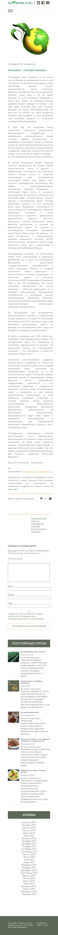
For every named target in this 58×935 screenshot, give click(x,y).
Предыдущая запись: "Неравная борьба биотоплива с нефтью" (39, 525)
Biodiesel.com (46, 471)
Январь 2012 (29, 841)
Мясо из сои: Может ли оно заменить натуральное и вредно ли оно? (35, 740)
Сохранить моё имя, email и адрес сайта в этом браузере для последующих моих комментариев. (26, 616)
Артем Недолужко (24, 498)
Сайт (10, 603)
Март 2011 (29, 862)
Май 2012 (29, 835)
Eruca (46, 925)
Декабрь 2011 (29, 843)
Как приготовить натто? (30, 712)
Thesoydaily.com (30, 471)
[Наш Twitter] (42, 3)
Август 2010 (29, 875)
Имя (11, 586)
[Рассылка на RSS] (38, 3)
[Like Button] (40, 499)
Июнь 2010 (29, 881)
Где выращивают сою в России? (33, 652)
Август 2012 (29, 830)
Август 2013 (29, 827)
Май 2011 (29, 859)
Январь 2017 (29, 825)
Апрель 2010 (29, 886)
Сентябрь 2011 (29, 851)
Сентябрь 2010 (29, 873)
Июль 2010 (29, 878)
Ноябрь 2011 (29, 846)
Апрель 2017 (29, 822)
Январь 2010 (29, 894)
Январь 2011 (29, 867)
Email (11, 594)
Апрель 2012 (29, 838)
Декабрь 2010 (29, 870)
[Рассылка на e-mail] (47, 3)
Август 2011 (29, 854)
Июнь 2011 (29, 857)
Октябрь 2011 (29, 849)
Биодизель (29, 64)
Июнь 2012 (29, 833)
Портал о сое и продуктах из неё (20, 924)
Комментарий (15, 559)
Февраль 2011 (29, 865)
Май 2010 (29, 883)
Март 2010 (29, 889)
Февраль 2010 (29, 891)
